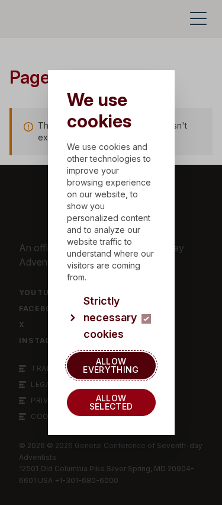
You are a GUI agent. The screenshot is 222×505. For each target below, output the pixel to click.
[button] (111, 318)
